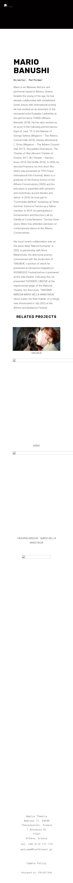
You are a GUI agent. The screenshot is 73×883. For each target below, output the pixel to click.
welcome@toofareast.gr (36, 849)
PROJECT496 (45, 872)
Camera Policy (36, 863)
